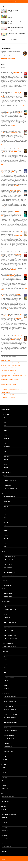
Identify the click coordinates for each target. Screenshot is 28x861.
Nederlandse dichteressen (10, 646)
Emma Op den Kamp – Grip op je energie (10, 382)
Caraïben (4, 577)
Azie (3, 493)
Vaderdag (4, 783)
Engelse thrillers (8, 748)
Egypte (5, 430)
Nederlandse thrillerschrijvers (11, 638)
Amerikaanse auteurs (9, 698)
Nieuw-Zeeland (7, 485)
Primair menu (26, 1)
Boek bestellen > (4, 172)
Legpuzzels (4, 777)
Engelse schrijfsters (8, 746)
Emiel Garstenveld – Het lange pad (8, 384)
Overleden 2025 (5, 414)
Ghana (5, 435)
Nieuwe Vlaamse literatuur (10, 556)
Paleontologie (5, 833)
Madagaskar (7, 446)
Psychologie (5, 840)
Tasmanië (6, 490)
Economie (4, 817)
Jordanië (6, 522)
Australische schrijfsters (10, 480)
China (5, 504)
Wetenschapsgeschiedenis (8, 848)
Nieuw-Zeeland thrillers (11, 488)
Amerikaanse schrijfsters (10, 709)
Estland (5, 656)
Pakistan (6, 535)
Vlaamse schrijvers (8, 562)
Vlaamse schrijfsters (8, 559)
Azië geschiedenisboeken (9, 496)
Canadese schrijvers (7, 569)
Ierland (4, 588)
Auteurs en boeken (5, 409)
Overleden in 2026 (6, 412)
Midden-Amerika (6, 601)
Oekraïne (6, 672)
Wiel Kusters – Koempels (6, 399)
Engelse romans (7, 743)
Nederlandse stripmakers (10, 635)
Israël (5, 517)
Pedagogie (4, 835)
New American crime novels (10, 722)
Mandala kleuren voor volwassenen (16, 33)
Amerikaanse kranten (9, 706)
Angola (5, 422)
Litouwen (6, 667)
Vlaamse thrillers (8, 564)
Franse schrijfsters (8, 583)
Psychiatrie (5, 838)
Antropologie (5, 811)
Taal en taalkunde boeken (8, 804)
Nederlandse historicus (9, 630)
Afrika (3, 417)
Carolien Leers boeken (12, 10)
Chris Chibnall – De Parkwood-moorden (10, 379)
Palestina (6, 538)
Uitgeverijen (4, 806)
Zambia (5, 464)
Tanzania (6, 459)
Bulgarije (6, 654)
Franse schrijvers (8, 585)
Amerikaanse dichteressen (10, 701)
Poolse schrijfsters (9, 677)
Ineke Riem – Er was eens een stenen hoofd (10, 365)
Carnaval (4, 772)
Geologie (4, 822)
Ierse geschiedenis (8, 596)
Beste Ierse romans (8, 590)
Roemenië (6, 680)
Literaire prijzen (4, 788)
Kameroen (6, 440)
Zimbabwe (6, 467)
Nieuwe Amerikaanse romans (10, 730)
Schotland (6, 754)
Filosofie (4, 819)
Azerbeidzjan (7, 501)
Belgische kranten (8, 567)
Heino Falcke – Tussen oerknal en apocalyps (10, 362)
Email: (2, 55)
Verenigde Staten (6, 693)
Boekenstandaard (6, 769)
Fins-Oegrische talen (7, 798)
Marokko (6, 448)
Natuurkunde (5, 830)
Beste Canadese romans (9, 572)
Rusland (6, 683)
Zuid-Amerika (5, 759)
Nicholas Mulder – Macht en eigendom (9, 373)
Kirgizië (5, 525)
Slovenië (6, 614)
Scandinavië (5, 690)
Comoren (6, 427)
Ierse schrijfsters (8, 593)
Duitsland (6, 606)
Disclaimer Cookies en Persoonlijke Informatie (9, 858)
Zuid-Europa (5, 762)
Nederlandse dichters (9, 627)
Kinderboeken (5, 775)
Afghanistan (7, 498)
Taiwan (5, 546)
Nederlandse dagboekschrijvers (11, 625)
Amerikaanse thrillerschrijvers (11, 714)
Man (3, 780)
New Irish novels (7, 598)
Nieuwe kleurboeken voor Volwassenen (17, 21)
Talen (2, 793)
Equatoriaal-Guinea (8, 433)
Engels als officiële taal (7, 796)
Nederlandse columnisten (10, 622)
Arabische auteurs (6, 472)
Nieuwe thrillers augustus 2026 (8, 397)
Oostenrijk (6, 612)
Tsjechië (5, 685)
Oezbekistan (6, 533)
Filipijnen (6, 506)
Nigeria (5, 451)
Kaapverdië (6, 438)
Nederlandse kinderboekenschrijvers (13, 633)
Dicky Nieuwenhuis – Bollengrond (8, 370)
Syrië (5, 543)
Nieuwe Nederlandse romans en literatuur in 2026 (12, 389)
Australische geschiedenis (10, 477)
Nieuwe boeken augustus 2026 (7, 394)
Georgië (5, 659)
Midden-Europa (5, 604)
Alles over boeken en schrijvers (10, 1)
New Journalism (7, 727)
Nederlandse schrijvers (7, 619)
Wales (5, 756)
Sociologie (4, 843)
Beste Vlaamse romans (9, 554)
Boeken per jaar (4, 764)
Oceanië (4, 648)
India (5, 509)
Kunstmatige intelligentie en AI (9, 825)
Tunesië (5, 462)
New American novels (9, 725)
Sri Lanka (6, 540)
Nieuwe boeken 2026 (5, 392)
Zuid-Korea (6, 548)
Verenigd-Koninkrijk (7, 733)
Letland (5, 664)
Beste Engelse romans (9, 735)
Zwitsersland (7, 617)
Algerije (5, 419)
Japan (5, 519)
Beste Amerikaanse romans (10, 717)
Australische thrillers (9, 483)
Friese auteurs (7, 640)
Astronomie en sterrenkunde (9, 814)
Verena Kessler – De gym (6, 360)
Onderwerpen (4, 790)
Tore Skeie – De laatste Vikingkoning (9, 367)
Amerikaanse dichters (9, 704)
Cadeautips (3, 767)
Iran (5, 514)
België (3, 551)
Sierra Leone (6, 456)
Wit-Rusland (6, 688)
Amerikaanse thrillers (9, 712)
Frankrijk (4, 580)
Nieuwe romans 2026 (5, 387)
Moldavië (6, 669)
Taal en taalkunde (6, 846)
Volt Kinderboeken (12, 39)
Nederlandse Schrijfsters (8, 643)
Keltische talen (5, 801)
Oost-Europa (5, 651)
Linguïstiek (4, 827)
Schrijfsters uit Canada (9, 575)
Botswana (6, 425)
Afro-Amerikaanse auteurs (10, 696)
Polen (5, 675)
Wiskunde (4, 851)
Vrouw (4, 785)
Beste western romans (9, 719)
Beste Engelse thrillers (9, 738)
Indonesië (6, 512)
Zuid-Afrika (6, 469)
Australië (4, 475)
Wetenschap (3, 809)
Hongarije (6, 662)
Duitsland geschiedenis (10, 609)
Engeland (6, 740)
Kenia (5, 443)
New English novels (8, 751)
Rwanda (5, 454)
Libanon (5, 527)
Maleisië (5, 530)
